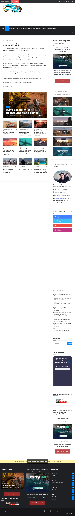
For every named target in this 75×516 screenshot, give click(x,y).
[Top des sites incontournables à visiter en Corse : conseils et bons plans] (25, 124)
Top (53, 485)
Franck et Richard (10, 115)
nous (62, 197)
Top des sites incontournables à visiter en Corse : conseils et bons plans (25, 133)
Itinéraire (54, 489)
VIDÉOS (44, 28)
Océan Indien (55, 496)
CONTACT (47, 511)
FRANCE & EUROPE (27, 28)
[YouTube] (59, 203)
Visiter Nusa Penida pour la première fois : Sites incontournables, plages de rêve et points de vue (40, 170)
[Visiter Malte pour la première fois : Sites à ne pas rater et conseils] (25, 161)
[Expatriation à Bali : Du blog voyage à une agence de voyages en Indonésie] (40, 142)
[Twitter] (56, 203)
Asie (53, 478)
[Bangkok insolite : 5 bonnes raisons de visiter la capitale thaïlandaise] (10, 161)
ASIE (34, 28)
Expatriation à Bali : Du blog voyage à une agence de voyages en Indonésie (40, 151)
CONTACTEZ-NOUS (12, 494)
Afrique (53, 494)
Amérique (54, 480)
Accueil (6, 40)
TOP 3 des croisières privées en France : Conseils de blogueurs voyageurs (40, 133)
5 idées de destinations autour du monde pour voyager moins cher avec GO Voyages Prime (25, 151)
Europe (53, 475)
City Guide (54, 487)
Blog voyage (55, 492)
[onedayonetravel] (12, 8)
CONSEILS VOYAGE (51, 28)
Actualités (54, 473)
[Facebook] (54, 203)
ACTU (6, 28)
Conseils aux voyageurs (57, 482)
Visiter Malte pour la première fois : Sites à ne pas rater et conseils (25, 169)
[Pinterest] (58, 203)
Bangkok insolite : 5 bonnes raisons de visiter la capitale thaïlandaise (8, 170)
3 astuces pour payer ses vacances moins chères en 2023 (9, 132)
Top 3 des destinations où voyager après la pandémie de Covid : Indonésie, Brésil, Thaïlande (9, 151)
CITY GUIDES (19, 28)
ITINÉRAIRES (12, 28)
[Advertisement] (50, 14)
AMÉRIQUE (38, 28)
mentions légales (27, 511)
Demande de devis (62, 81)
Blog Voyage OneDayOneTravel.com (61, 511)
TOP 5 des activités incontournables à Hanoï (10, 486)
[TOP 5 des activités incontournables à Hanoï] (25, 105)
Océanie (54, 499)
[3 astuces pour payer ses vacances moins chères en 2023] (10, 124)
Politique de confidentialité (38, 511)
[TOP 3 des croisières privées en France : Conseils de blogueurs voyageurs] (40, 124)
